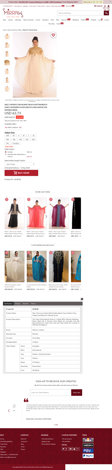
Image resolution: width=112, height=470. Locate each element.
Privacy (23, 449)
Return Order (41, 6)
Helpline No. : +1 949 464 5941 (9, 454)
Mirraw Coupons (67, 439)
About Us (23, 439)
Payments (25, 303)
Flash (60, 24)
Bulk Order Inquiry (56, 6)
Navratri (65, 20)
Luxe (100, 20)
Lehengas (18, 20)
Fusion (107, 20)
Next (45, 216)
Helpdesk (3, 452)
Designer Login (46, 441)
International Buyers (47, 439)
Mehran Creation (38, 330)
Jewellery (45, 20)
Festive (84, 20)
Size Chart (9, 146)
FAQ (1, 449)
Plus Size (51, 24)
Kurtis (38, 20)
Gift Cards (70, 6)
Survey (48, 6)
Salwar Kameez (28, 20)
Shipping (17, 303)
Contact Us (24, 441)
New (4, 20)
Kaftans (35, 354)
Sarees (10, 20)
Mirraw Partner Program (49, 444)
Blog (22, 444)
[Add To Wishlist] (53, 35)
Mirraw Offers (66, 441)
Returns (33, 303)
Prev (9, 410)
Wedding (76, 20)
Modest (93, 20)
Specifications (8, 303)
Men (57, 20)
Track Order (32, 6)
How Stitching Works (6, 441)
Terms (22, 447)
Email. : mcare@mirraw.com (8, 457)
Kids (52, 20)
